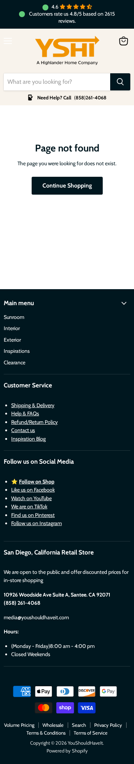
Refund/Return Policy (34, 422)
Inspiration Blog (28, 438)
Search (79, 725)
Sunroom (14, 317)
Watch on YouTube (31, 498)
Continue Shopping (67, 185)
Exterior (12, 339)
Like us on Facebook (33, 489)
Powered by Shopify (67, 751)
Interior (12, 328)
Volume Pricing (19, 725)
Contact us (23, 430)
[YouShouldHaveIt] (67, 51)
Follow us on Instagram (36, 523)
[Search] (120, 81)
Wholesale (53, 725)
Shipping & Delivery (32, 405)
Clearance (14, 362)
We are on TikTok (29, 506)
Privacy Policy (108, 725)
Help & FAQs (25, 413)
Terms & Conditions (46, 733)
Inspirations (17, 351)
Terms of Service (91, 733)
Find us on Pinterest (33, 515)
